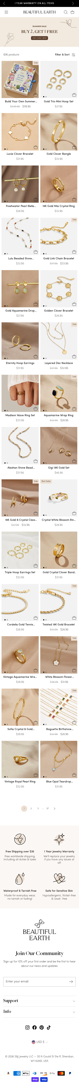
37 (47, 808)
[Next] (73, 3)
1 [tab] (43, 96)
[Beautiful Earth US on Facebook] (34, 1027)
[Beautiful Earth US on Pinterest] (42, 1027)
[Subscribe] (71, 981)
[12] (58, 80)
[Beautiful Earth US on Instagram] (27, 1027)
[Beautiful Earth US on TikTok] (49, 1027)
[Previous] (4, 3)
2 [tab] (46, 96)
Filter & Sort (62, 54)
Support (10, 1001)
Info (7, 1012)
